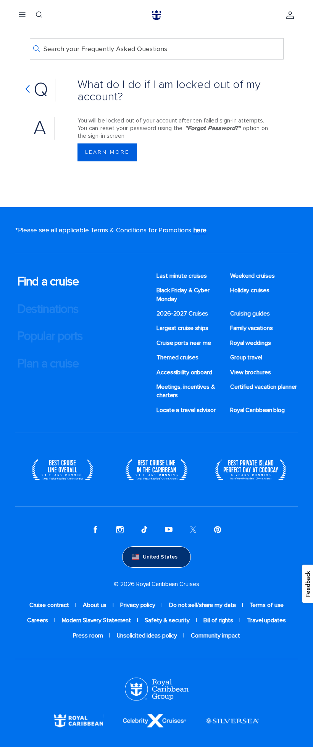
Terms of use (267, 605)
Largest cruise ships (182, 328)
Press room (88, 635)
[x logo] (193, 529)
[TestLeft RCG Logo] (157, 688)
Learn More (107, 152)
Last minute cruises (181, 276)
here (200, 230)
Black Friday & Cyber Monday (183, 295)
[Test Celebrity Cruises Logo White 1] (154, 720)
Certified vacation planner (263, 387)
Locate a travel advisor (186, 410)
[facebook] (95, 529)
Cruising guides (250, 313)
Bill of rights (218, 620)
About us (94, 605)
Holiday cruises (249, 290)
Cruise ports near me (183, 343)
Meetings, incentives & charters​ (185, 391)
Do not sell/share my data (202, 605)
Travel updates (266, 620)
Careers (37, 620)
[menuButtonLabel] (22, 15)
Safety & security (167, 620)
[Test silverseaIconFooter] (232, 720)
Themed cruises (177, 357)
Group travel (246, 357)
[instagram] (120, 529)
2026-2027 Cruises (182, 313)
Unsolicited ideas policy (147, 635)
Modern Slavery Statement (96, 620)
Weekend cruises (252, 276)
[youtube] (169, 529)
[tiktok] (144, 529)
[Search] (39, 15)
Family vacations (251, 328)
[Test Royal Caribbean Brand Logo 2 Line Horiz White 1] (78, 720)
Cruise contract (49, 605)
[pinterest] (217, 529)
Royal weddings (250, 343)
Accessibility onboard (184, 372)
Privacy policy (137, 605)
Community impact (215, 635)
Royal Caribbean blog (257, 410)
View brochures (250, 372)
